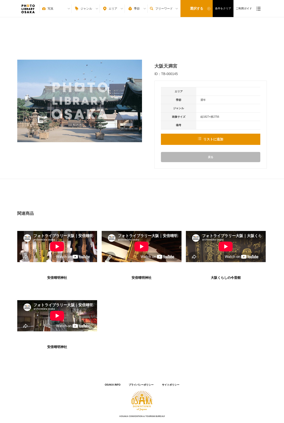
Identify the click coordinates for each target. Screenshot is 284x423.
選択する (196, 8)
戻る (210, 157)
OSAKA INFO (112, 384)
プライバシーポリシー (141, 384)
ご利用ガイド (244, 8)
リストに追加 (213, 139)
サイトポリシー (170, 384)
